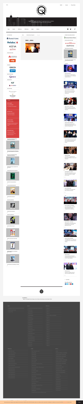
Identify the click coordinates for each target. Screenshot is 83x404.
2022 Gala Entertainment (13, 363)
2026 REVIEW (30, 311)
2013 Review (30, 344)
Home (7, 4)
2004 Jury (48, 345)
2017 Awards (30, 335)
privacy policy (65, 402)
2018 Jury (48, 320)
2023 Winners (30, 322)
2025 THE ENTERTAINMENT (60, 372)
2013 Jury (48, 329)
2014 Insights (34, 372)
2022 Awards (30, 324)
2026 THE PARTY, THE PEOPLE (61, 354)
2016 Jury (48, 324)
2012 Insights (34, 376)
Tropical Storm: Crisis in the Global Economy (39, 392)
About (9, 29)
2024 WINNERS (11, 358)
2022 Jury (48, 317)
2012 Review (30, 345)
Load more (67, 279)
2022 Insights (34, 352)
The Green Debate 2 (35, 381)
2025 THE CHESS (59, 365)
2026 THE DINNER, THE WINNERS (61, 352)
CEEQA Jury (20, 29)
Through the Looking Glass (36, 388)
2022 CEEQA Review (12, 361)
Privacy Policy (11, 311)
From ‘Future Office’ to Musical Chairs (38, 367)
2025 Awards (30, 313)
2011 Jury (48, 333)
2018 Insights (34, 358)
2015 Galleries (58, 388)
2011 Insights (34, 379)
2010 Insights (34, 383)
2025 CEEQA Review (12, 354)
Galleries (37, 29)
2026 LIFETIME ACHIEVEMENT (51, 315)
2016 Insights (34, 365)
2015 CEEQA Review (31, 340)
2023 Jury (48, 313)
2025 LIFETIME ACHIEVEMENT (61, 363)
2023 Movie (58, 377)
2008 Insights (34, 390)
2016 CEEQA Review (31, 338)
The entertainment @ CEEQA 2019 (14, 367)
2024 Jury (48, 311)
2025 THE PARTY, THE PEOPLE (61, 361)
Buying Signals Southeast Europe (37, 385)
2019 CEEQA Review (31, 329)
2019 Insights (34, 354)
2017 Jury (48, 322)
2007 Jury (48, 340)
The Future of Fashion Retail (36, 374)
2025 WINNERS (30, 315)
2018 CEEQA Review (31, 333)
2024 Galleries (58, 375)
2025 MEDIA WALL (59, 368)
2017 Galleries (58, 384)
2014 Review (30, 342)
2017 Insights (34, 361)
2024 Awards (30, 317)
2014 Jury (48, 327)
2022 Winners (30, 326)
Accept (79, 402)
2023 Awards (30, 320)
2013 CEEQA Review (12, 377)
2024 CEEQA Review (12, 356)
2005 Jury (48, 343)
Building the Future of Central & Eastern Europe (16, 308)
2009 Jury (48, 336)
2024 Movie (58, 374)
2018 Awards (30, 331)
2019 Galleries (58, 381)
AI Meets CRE (34, 356)
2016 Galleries (58, 386)
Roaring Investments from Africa (37, 363)
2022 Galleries (58, 379)
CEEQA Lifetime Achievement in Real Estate (35, 308)
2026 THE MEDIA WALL (60, 358)
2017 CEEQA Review (12, 370)
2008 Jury (48, 338)
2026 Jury (48, 308)
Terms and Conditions (12, 352)
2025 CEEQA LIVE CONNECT (60, 370)
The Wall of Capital (35, 370)
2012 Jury (48, 331)
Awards (14, 29)
